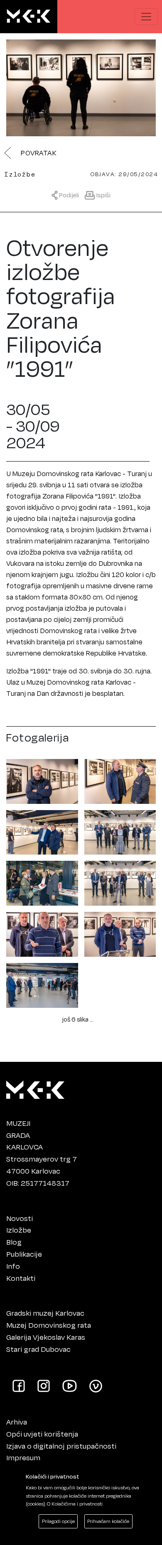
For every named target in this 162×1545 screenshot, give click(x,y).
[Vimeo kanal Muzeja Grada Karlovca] (95, 1385)
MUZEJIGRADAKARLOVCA (24, 1135)
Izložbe (18, 1229)
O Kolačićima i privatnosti (75, 1503)
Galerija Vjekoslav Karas (45, 1336)
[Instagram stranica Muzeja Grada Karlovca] (43, 1385)
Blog (14, 1241)
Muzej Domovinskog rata (48, 1324)
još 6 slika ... (77, 1019)
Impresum (23, 1457)
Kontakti (20, 1277)
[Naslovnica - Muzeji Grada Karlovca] (28, 16)
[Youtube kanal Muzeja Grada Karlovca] (69, 1385)
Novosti (19, 1218)
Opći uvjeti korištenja (42, 1433)
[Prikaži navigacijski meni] (146, 16)
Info (13, 1265)
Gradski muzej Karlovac (45, 1312)
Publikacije (24, 1253)
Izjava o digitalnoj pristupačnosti (61, 1445)
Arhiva (16, 1421)
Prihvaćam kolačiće (108, 1521)
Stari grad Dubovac (38, 1349)
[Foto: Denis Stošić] (42, 780)
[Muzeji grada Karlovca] (35, 1087)
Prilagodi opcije (58, 1521)
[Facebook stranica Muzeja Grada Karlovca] (18, 1385)
